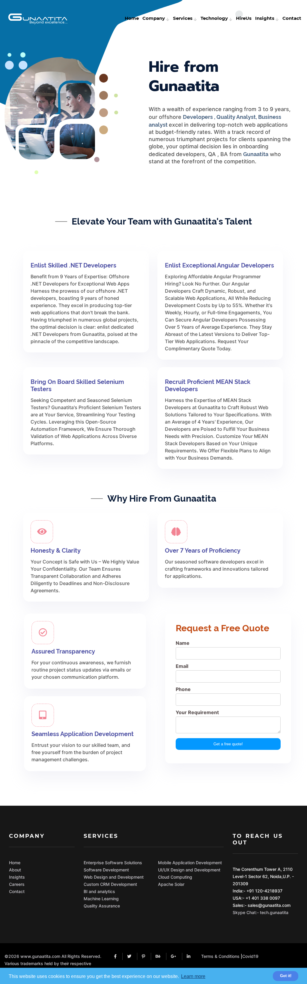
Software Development (106, 869)
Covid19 (250, 956)
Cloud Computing (175, 877)
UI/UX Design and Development (189, 869)
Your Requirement (197, 712)
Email (182, 666)
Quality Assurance (102, 905)
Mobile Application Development (190, 862)
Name (182, 643)
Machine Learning (101, 898)
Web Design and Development (114, 877)
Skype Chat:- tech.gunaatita (260, 912)
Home (132, 18)
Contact (291, 18)
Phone (183, 689)
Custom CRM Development (110, 884)
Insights (264, 18)
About (15, 869)
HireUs (244, 18)
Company (153, 18)
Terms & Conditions (220, 956)
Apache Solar (171, 884)
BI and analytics (99, 891)
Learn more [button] (193, 976)
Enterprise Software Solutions (113, 862)
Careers (17, 884)
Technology (214, 18)
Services (182, 18)
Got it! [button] (285, 975)
